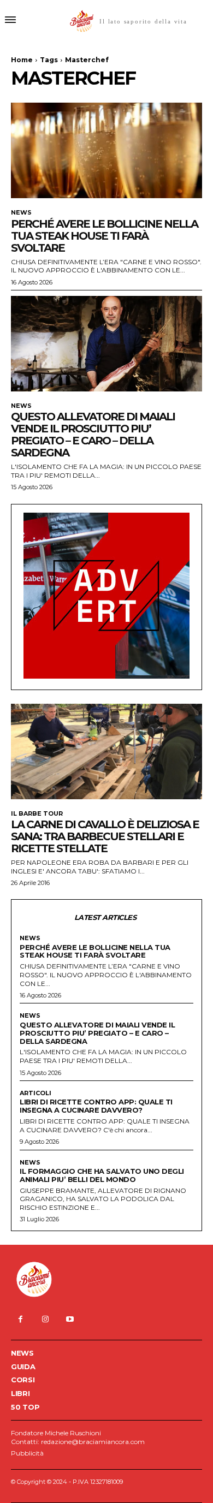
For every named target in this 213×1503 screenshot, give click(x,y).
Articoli (35, 1093)
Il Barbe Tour (37, 813)
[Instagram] (45, 1319)
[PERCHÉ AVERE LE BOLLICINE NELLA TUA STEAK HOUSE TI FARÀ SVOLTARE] (106, 150)
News (21, 212)
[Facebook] (20, 1319)
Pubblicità (27, 1453)
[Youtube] (69, 1319)
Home (22, 60)
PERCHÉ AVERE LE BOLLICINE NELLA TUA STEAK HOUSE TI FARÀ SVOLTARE (104, 235)
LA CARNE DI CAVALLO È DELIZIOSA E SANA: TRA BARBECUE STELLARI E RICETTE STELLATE (105, 836)
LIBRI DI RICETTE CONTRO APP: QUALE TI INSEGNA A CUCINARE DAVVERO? (96, 1105)
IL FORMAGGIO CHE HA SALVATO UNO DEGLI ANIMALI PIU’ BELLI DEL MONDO (102, 1175)
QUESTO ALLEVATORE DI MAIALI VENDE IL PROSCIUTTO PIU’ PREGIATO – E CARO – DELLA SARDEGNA (93, 434)
